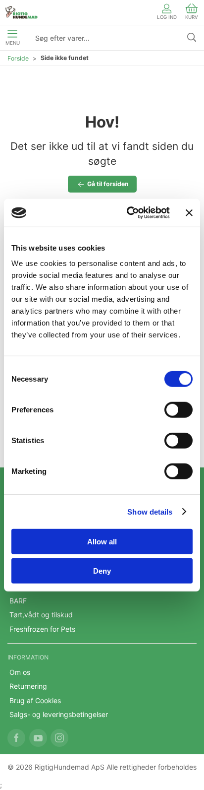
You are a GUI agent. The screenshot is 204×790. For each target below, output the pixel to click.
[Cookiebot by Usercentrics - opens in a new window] (128, 212)
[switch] (178, 410)
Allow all (102, 541)
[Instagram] (59, 738)
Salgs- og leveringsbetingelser (58, 714)
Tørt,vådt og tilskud (41, 614)
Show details (149, 511)
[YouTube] (38, 738)
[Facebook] (16, 738)
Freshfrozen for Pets (42, 629)
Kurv (191, 17)
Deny (102, 570)
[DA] (21, 12)
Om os (19, 672)
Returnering (28, 686)
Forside (18, 58)
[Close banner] (189, 212)
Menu (12, 43)
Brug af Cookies (35, 700)
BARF (18, 600)
